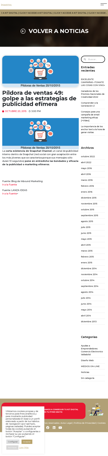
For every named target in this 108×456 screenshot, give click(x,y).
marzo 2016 (87, 180)
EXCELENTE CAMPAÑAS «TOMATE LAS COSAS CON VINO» (93, 82)
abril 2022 (86, 162)
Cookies (101, 423)
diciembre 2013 (89, 321)
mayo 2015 (86, 239)
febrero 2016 (87, 186)
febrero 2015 (87, 256)
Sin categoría (87, 378)
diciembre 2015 (88, 197)
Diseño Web (87, 360)
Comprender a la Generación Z (89, 104)
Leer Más (24, 447)
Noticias (85, 372)
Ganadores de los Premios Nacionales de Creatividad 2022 (92, 94)
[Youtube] (60, 428)
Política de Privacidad (85, 423)
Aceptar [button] (27, 442)
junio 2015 (86, 233)
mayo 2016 (86, 168)
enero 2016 (86, 192)
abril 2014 (86, 315)
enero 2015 (86, 262)
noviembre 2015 (89, 203)
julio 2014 (86, 298)
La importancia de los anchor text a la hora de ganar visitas (93, 129)
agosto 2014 (87, 292)
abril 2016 (86, 174)
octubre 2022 (88, 156)
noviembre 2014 (89, 274)
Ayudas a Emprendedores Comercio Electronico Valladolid (92, 350)
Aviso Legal (66, 423)
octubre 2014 (87, 280)
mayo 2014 (86, 309)
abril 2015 (86, 245)
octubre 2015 (87, 209)
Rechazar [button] (12, 447)
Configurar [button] (13, 442)
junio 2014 (86, 304)
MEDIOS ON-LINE (90, 366)
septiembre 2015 (89, 215)
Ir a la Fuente (9, 184)
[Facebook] (48, 428)
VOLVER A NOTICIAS (58, 31)
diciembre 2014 (89, 268)
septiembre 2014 (89, 286)
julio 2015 (85, 227)
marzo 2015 (87, 251)
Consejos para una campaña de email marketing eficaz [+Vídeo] (90, 116)
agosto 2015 (87, 221)
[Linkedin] (54, 428)
